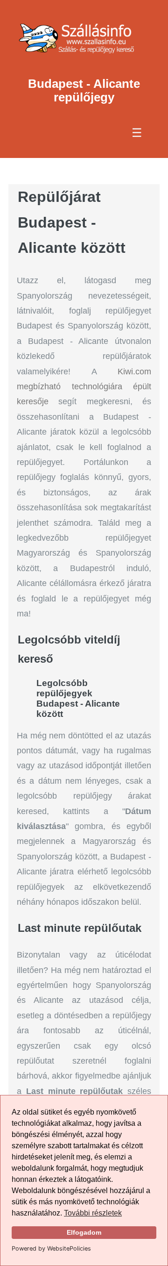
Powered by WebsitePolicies (51, 1248)
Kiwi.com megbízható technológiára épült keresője (84, 387)
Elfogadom (84, 1232)
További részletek (93, 1213)
